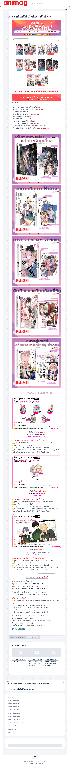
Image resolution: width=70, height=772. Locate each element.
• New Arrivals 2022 (14, 703)
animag (24, 637)
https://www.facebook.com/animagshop (25, 610)
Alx (44, 763)
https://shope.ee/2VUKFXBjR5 (30, 586)
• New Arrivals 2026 (14, 716)
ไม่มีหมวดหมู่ (12, 732)
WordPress (34, 763)
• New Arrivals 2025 (32, 637)
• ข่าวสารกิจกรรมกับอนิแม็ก (16, 722)
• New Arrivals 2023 (14, 706)
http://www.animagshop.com (34, 584)
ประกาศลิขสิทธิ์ (13, 726)
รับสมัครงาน (12, 729)
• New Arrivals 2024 (14, 710)
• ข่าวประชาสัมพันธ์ (14, 719)
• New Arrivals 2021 (14, 700)
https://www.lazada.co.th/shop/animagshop (35, 588)
